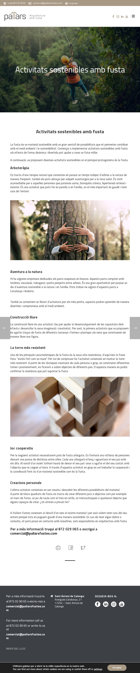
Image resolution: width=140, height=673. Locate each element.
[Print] (57, 547)
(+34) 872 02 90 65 (16, 3)
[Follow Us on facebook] (97, 604)
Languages (73, 3)
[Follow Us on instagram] (113, 604)
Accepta (117, 667)
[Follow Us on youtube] (121, 604)
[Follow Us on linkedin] (105, 604)
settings (98, 669)
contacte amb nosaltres (57, 521)
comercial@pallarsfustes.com (47, 3)
